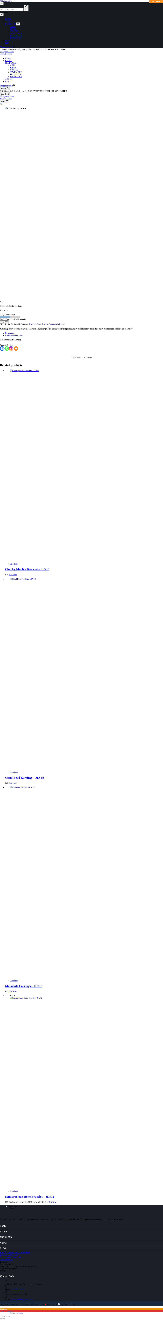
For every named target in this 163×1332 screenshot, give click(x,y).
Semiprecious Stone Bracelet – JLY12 (29, 1196)
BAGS (13, 67)
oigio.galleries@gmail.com (21, 1299)
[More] (16, 348)
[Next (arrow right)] (4, 1318)
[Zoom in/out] (1, 1316)
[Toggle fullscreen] (4, 1316)
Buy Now (4, 322)
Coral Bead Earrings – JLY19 (24, 777)
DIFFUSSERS (16, 74)
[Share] (6, 1316)
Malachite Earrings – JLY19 (23, 986)
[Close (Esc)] (9, 1316)
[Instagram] (11, 348)
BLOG (3, 1248)
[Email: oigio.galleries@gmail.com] (6, 1297)
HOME (8, 58)
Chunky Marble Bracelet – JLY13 (27, 569)
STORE (8, 61)
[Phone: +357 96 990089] (6, 1287)
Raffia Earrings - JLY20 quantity (13, 319)
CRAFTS (14, 70)
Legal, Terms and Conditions (15, 1252)
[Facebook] (2, 348)
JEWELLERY (16, 72)
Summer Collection (57, 324)
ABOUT (8, 79)
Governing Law (6, 1259)
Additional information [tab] (14, 335)
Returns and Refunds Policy (11, 1257)
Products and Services (9, 1255)
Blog (7, 81)
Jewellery (33, 324)
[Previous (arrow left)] (1, 1318)
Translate (19, 1313)
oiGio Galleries (6, 54)
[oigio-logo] (7, 52)
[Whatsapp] (6, 348)
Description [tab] (9, 333)
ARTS (12, 65)
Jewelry (45, 324)
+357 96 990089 (18, 1289)
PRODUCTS (10, 63)
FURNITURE (16, 77)
